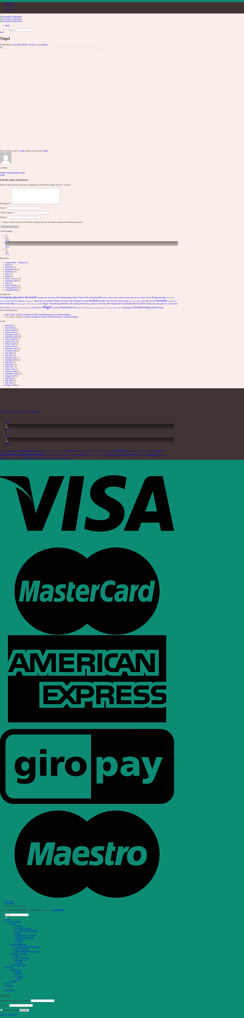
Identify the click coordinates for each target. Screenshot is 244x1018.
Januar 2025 (10, 341)
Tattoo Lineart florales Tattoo (112, 307)
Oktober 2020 (10, 371)
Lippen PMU (38, 304)
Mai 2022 (9, 355)
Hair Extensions (29, 301)
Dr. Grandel (71, 450)
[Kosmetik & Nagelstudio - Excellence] (11, 19)
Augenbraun (51, 298)
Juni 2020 (9, 380)
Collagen (61, 451)
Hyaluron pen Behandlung (26, 947)
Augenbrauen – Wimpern (15, 262)
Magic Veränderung (51, 303)
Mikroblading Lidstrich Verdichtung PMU (95, 304)
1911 (7, 254)
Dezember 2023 (11, 348)
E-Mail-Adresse (7, 213)
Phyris (159, 455)
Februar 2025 (10, 339)
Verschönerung (141, 307)
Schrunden (165, 455)
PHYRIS (19, 961)
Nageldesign (113, 454)
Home (7, 919)
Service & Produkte (13, 922)
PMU (74, 308)
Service (13, 924)
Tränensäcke (19, 458)
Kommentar (5, 203)
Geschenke (130, 451)
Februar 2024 (10, 344)
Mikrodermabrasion (100, 455)
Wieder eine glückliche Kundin (12, 173)
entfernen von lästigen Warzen (141, 298)
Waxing (27, 458)
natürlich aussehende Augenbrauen (21, 307)
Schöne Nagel (100, 307)
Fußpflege (121, 450)
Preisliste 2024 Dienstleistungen (86, 307)
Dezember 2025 (11, 335)
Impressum (9, 3)
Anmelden (24, 1010)
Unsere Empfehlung (18, 945)
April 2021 (9, 364)
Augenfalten (40, 451)
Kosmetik (9, 272)
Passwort (4, 1005)
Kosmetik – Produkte (18, 954)
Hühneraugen (150, 451)
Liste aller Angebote (23, 929)
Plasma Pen (66, 307)
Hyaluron (143, 451)
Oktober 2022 (10, 351)
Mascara (72, 455)
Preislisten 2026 (11, 281)
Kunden (170, 301)
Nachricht (19, 977)
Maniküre (65, 303)
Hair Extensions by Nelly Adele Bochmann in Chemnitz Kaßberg (44, 314)
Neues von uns (11, 278)
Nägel (2, 32)
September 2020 (11, 374)
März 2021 (9, 367)
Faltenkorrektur (100, 451)
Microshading (90, 455)
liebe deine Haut (7, 303)
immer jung (122, 301)
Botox (46, 451)
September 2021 (11, 360)
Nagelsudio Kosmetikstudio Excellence (129, 303)
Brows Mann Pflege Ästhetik (113, 298)
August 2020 (10, 376)
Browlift (50, 451)
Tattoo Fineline (11, 285)
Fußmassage (109, 451)
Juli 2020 (8, 378)
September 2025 (11, 337)
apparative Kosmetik (24, 297)
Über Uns (9, 968)
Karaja (158, 450)
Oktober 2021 (10, 357)
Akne (8, 451)
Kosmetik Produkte (28, 454)
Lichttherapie (48, 455)
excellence (44, 45)
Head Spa (9, 267)
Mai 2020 (9, 383)
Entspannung (158, 297)
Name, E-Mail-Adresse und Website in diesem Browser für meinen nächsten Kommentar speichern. (43, 222)
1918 (7, 240)
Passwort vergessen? (8, 1015)
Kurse (7, 274)
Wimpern (46, 458)
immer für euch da (109, 301)
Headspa (8, 443)
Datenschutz (10, 5)
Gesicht (137, 451)
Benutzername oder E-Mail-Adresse (15, 1001)
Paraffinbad (56, 308)
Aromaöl (14, 451)
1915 (7, 247)
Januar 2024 (10, 346)
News (7, 984)
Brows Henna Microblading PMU (88, 297)
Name (3, 208)
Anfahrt (18, 979)
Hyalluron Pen (11, 269)
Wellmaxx (37, 458)
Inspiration (131, 301)
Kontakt (18, 972)
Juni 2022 (9, 353)
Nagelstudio (128, 454)
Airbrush (2, 451)
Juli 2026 (8, 325)
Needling (145, 455)
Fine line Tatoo (12, 301)
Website (3, 217)
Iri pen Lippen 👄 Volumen (145, 301)
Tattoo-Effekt (11, 458)
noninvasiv (37, 307)
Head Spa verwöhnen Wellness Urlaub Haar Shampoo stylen (61, 301)
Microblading (75, 304)
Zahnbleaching (11, 290)
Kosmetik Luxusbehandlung (26, 931)
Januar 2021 (10, 369)
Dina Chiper (10, 314)
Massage (80, 454)
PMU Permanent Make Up (26, 952)
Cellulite (56, 451)
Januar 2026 (10, 332)
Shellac (3, 458)
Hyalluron (94, 300)
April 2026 (9, 328)
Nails (149, 303)
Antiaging (6, 297)
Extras (88, 451)
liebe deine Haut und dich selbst (24, 304)
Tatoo (7, 283)
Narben (139, 455)
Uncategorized (11, 288)
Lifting (54, 455)
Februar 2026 (10, 330)
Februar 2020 (10, 385)
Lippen (60, 455)
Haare (7, 265)
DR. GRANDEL (22, 958)
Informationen (15, 970)
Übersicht (19, 926)
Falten (93, 451)
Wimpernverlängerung (61, 458)
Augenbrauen (42, 298)
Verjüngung (127, 307)
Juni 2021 (9, 362)
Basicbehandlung (64, 297)
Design (126, 298)
